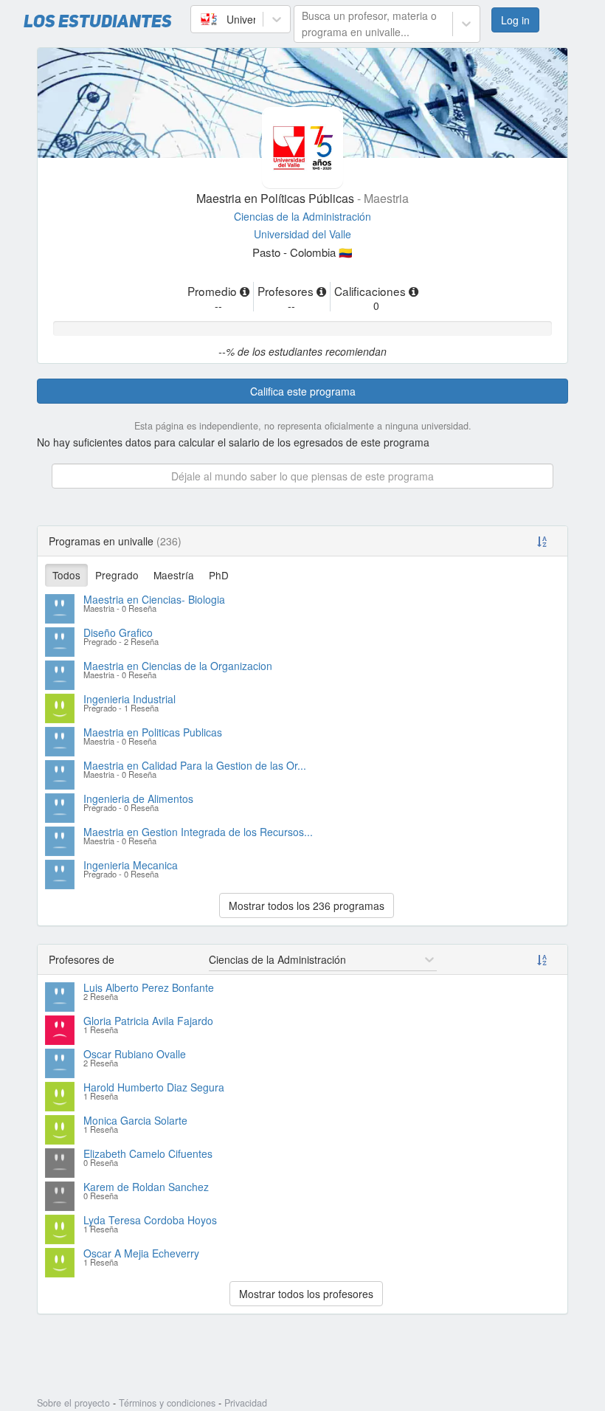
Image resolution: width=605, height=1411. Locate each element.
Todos (66, 574)
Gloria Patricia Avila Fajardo (148, 1020)
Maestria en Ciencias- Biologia (154, 599)
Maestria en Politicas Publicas (152, 732)
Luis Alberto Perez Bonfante (148, 987)
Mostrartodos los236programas (306, 905)
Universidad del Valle (302, 234)
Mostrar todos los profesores (306, 1293)
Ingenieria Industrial (129, 698)
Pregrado (117, 574)
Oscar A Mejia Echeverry (141, 1253)
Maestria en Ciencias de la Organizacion (177, 665)
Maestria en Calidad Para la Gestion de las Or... (194, 765)
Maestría (173, 574)
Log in (515, 20)
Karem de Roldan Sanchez (146, 1186)
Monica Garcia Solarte (135, 1120)
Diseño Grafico (118, 632)
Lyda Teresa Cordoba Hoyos (150, 1219)
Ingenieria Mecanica (130, 865)
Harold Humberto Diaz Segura (153, 1087)
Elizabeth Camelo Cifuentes (147, 1153)
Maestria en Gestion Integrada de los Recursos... (198, 831)
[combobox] (199, 19)
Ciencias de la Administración (302, 216)
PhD (219, 574)
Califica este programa (303, 391)
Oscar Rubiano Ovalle (134, 1053)
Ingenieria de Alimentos (138, 798)
